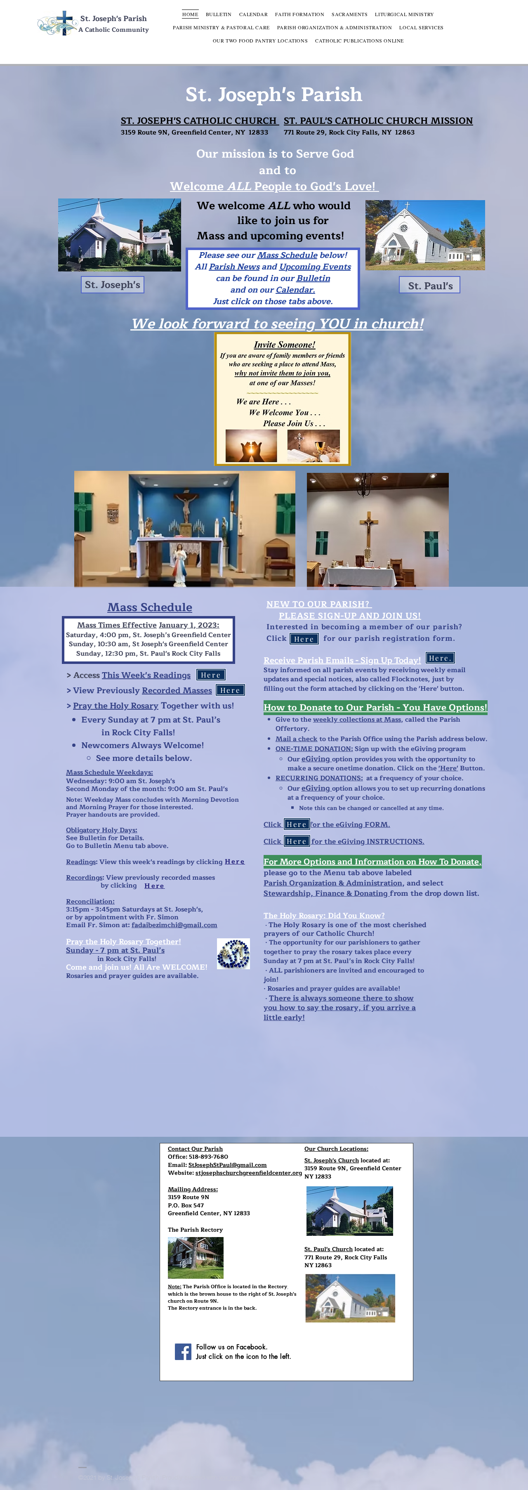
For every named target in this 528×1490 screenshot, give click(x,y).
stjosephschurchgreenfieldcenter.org (249, 1173)
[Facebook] (183, 1352)
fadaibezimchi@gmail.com (174, 925)
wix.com (230, 1477)
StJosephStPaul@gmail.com (228, 1165)
